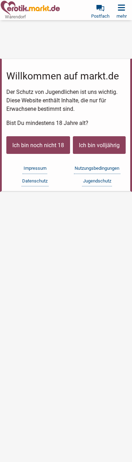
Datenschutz (35, 181)
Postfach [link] (100, 16)
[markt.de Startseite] (30, 8)
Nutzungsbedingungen (97, 168)
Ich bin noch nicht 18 (38, 145)
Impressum (35, 168)
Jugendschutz (97, 181)
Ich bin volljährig (99, 145)
